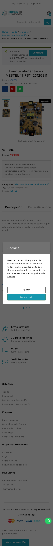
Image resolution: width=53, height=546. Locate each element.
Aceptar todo (26, 297)
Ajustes (26, 289)
